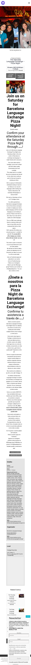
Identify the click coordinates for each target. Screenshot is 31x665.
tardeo (13, 513)
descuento (14, 482)
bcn (13, 476)
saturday (21, 509)
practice (19, 506)
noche (8, 503)
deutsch (19, 482)
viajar (14, 516)
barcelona (9, 474)
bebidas (16, 476)
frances (9, 489)
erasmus (9, 485)
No (14, 649)
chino (8, 479)
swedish (9, 513)
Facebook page (15, 257)
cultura (13, 480)
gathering (9, 491)
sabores (17, 509)
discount (9, 483)
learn (8, 500)
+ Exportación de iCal (15, 455)
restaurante (15, 507)
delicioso (21, 480)
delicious (9, 482)
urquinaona (9, 516)
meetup (9, 501)
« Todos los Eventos (15, 58)
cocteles (9, 480)
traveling (20, 515)
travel (16, 515)
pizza (8, 504)
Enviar (19, 658)
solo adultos (18, 510)
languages (19, 498)
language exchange (11, 498)
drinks (17, 483)
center (12, 477)
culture (17, 480)
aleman (9, 473)
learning (12, 500)
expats (19, 486)
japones (17, 497)
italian (21, 495)
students (13, 512)
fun (19, 489)
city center (12, 479)
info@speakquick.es (12, 269)
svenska (21, 512)
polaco (11, 504)
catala (20, 476)
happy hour (19, 491)
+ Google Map (10, 555)
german (14, 491)
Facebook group (16, 261)
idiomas (14, 492)
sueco (17, 512)
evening (9, 486)
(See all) (21, 70)
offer (15, 503)
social (8, 510)
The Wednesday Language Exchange (20, 76)
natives (13, 501)
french (12, 489)
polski (15, 504)
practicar (15, 506)
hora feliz (9, 492)
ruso (22, 507)
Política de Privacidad (23, 662)
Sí (10, 649)
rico (19, 507)
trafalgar (12, 515)
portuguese (9, 506)
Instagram (17, 263)
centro (16, 477)
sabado (12, 509)
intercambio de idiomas (12, 494)
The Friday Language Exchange (10, 75)
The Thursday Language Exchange (11, 596)
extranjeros (9, 488)
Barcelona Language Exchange (14, 531)
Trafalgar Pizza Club (12, 550)
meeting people (18, 500)
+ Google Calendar (15, 452)
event (12, 486)
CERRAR (28, 616)
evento (16, 486)
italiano (8, 497)
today (8, 515)
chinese (20, 477)
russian (8, 509)
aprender (17, 473)
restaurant (9, 507)
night (20, 501)
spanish (9, 512)
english (21, 483)
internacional (10, 495)
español (13, 485)
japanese (13, 497)
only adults (19, 503)
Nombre (19, 633)
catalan (9, 477)
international (17, 495)
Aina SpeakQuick (15, 50)
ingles (17, 492)
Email (19, 639)
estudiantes (19, 485)
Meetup (20, 147)
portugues (19, 504)
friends (16, 489)
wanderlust (9, 518)
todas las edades (19, 513)
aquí (14, 448)
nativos (17, 501)
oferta (11, 503)
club (16, 479)
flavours (15, 488)
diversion (14, 483)
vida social (18, 516)
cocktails (20, 479)
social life (12, 510)
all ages (13, 473)
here (18, 270)
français (19, 488)
